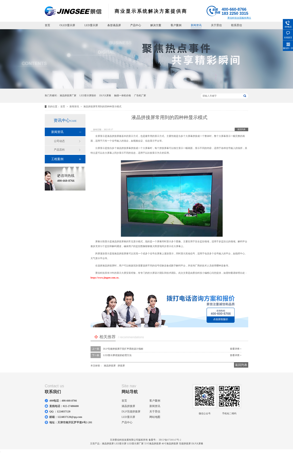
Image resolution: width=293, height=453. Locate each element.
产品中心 (135, 25)
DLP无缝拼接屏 (131, 411)
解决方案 (155, 25)
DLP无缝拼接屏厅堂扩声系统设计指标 (123, 349)
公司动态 (59, 141)
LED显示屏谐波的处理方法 (117, 355)
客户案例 (176, 25)
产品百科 (59, 149)
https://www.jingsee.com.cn (105, 277)
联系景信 (236, 25)
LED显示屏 (91, 25)
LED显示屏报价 (88, 95)
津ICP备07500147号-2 (170, 440)
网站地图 (154, 416)
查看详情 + (235, 349)
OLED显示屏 (67, 25)
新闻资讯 (196, 25)
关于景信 (216, 25)
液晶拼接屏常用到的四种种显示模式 (102, 106)
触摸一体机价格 (122, 95)
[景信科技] (73, 15)
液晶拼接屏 (110, 365)
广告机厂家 (140, 95)
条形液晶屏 (114, 25)
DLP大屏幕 (105, 95)
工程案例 (57, 159)
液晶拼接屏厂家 (68, 95)
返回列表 (241, 129)
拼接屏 (121, 365)
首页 (47, 25)
